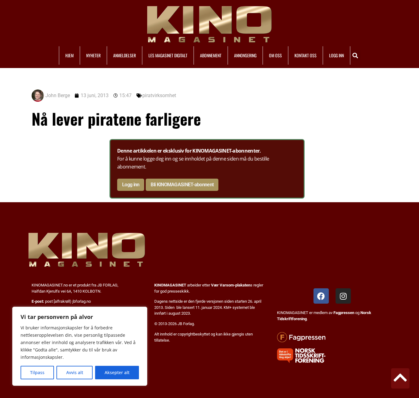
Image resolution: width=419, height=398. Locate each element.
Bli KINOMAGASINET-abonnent (182, 185)
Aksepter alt (117, 372)
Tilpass (37, 372)
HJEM (69, 55)
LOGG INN (336, 55)
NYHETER (93, 55)
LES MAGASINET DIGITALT (167, 55)
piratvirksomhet (159, 95)
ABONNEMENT (210, 55)
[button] (355, 55)
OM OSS (275, 55)
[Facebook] (321, 296)
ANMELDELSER (124, 55)
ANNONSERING (245, 55)
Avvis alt (74, 372)
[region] (79, 346)
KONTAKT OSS (305, 55)
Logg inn (130, 185)
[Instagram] (343, 296)
